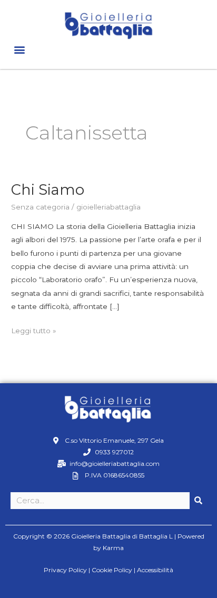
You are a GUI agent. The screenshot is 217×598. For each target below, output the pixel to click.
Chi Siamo (47, 189)
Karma (113, 548)
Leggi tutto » (33, 329)
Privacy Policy (65, 570)
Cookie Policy (112, 570)
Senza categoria (40, 207)
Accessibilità (155, 570)
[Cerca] (198, 500)
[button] (19, 49)
